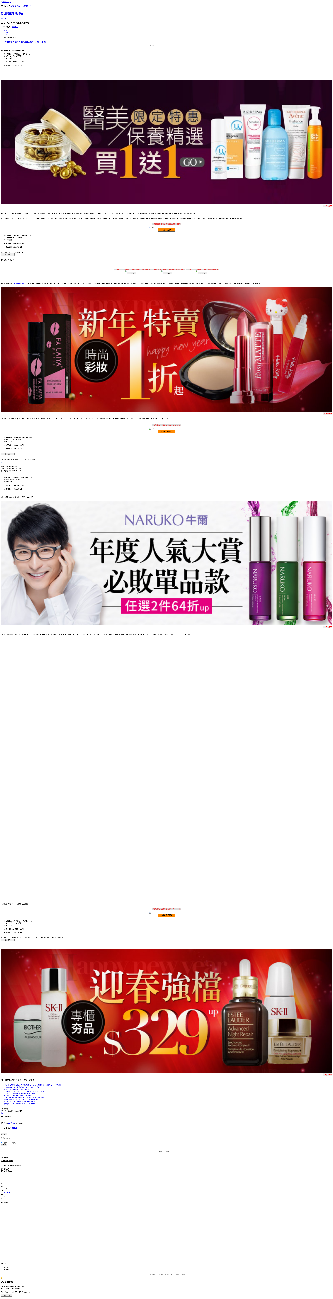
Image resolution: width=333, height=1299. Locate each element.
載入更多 (3, 1134)
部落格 (6, 32)
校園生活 (14, 1128)
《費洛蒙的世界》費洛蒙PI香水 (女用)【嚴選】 (26, 42)
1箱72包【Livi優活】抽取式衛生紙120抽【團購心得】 (20, 1101)
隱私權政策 (176, 1274)
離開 (10, 1295)
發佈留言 (3, 1145)
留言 (14, 1123)
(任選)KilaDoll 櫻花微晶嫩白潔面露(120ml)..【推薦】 (20, 1104)
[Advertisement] (166, 1231)
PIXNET (153, 1274)
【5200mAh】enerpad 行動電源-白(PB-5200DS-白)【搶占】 (22, 1087)
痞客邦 (10, 1123)
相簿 (5, 30)
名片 (5, 34)
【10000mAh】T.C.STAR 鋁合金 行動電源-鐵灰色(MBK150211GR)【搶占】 (27, 1091)
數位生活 (15, 27)
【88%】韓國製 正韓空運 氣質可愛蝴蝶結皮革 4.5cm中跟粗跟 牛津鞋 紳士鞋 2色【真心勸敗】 (32, 1085)
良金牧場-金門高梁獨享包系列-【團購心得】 (17, 1095)
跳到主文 (3, 18)
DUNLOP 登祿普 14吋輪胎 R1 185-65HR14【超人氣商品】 (22, 1099)
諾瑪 (2, 1113)
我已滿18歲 (4, 1295)
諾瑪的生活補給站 (12, 13)
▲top (2, 1131)
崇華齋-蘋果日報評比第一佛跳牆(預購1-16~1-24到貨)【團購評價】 (24, 1097)
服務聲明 (183, 1274)
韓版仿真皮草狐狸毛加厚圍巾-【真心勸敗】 (17, 1089)
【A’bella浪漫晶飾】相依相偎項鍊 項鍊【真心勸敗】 (20, 1093)
